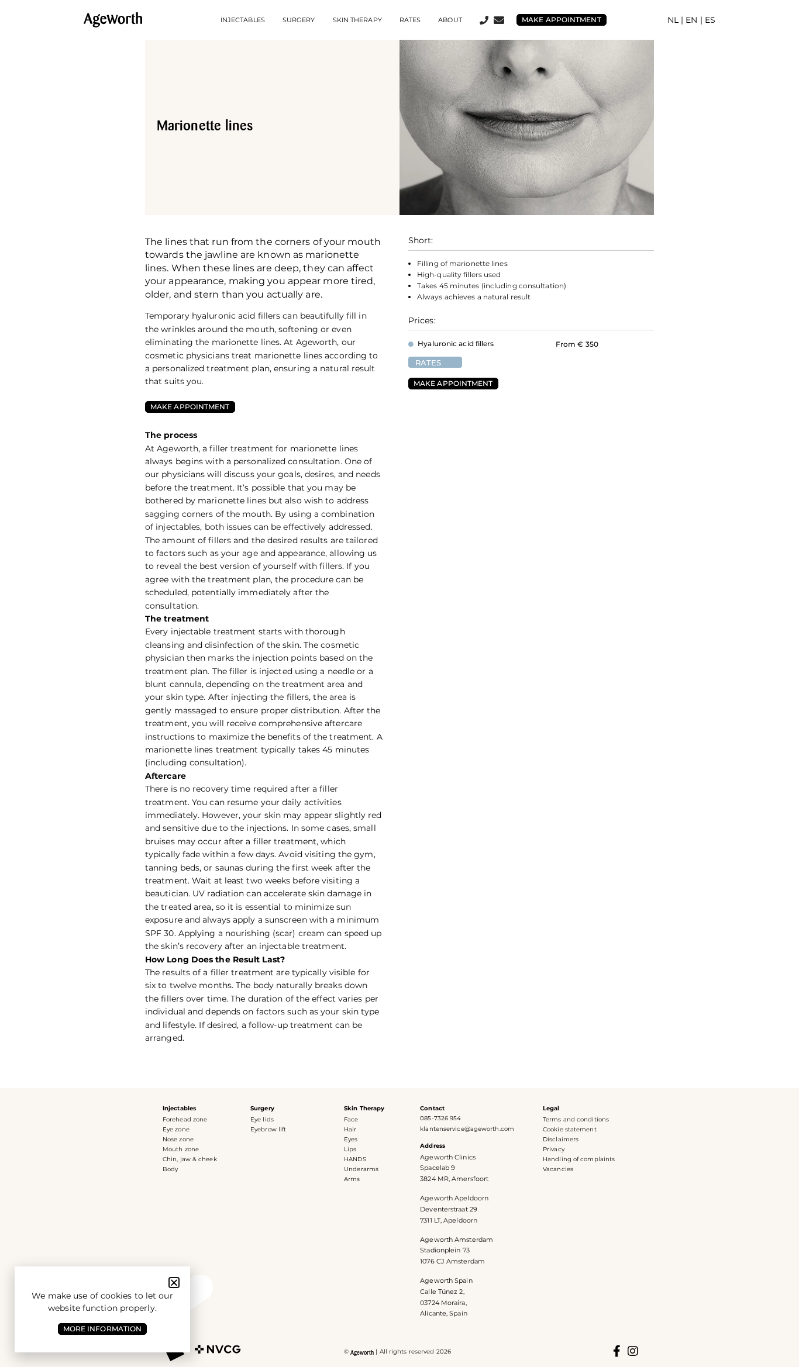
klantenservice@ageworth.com (467, 1129)
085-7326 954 (440, 1118)
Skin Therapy (364, 1108)
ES (710, 20)
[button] (174, 1282)
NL (673, 20)
